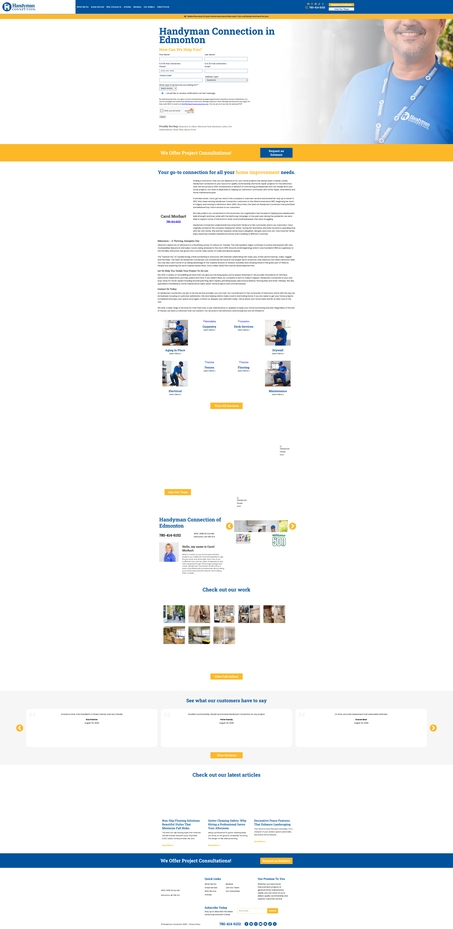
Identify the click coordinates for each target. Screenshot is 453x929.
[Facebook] (247, 924)
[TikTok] (271, 924)
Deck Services (243, 326)
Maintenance (278, 391)
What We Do (83, 7)
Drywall (277, 350)
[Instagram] (256, 924)
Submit (162, 117)
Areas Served (97, 7)
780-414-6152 (317, 7)
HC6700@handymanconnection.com (195, 104)
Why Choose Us (113, 7)
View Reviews (226, 755)
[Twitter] (275, 924)
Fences (209, 367)
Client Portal (163, 7)
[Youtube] (261, 924)
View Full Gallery (226, 676)
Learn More (174, 353)
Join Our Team (341, 9)
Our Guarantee (233, 891)
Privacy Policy (194, 924)
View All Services (226, 406)
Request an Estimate (341, 4)
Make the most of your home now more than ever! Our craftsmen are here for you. (228, 16)
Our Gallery (149, 7)
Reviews (137, 7)
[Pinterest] (266, 924)
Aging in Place (175, 350)
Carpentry (209, 326)
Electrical (175, 391)
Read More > (168, 845)
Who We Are (210, 891)
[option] (243, 538)
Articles (127, 7)
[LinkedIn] (252, 924)
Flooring (243, 367)
